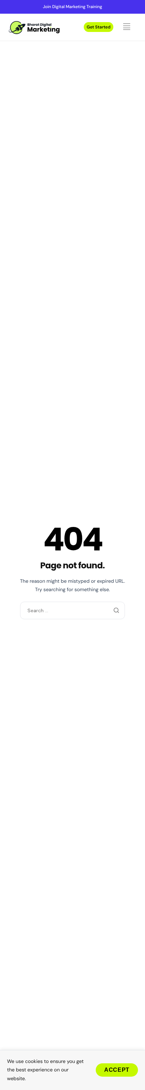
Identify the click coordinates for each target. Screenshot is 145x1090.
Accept (117, 1070)
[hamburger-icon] (128, 27)
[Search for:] (72, 610)
